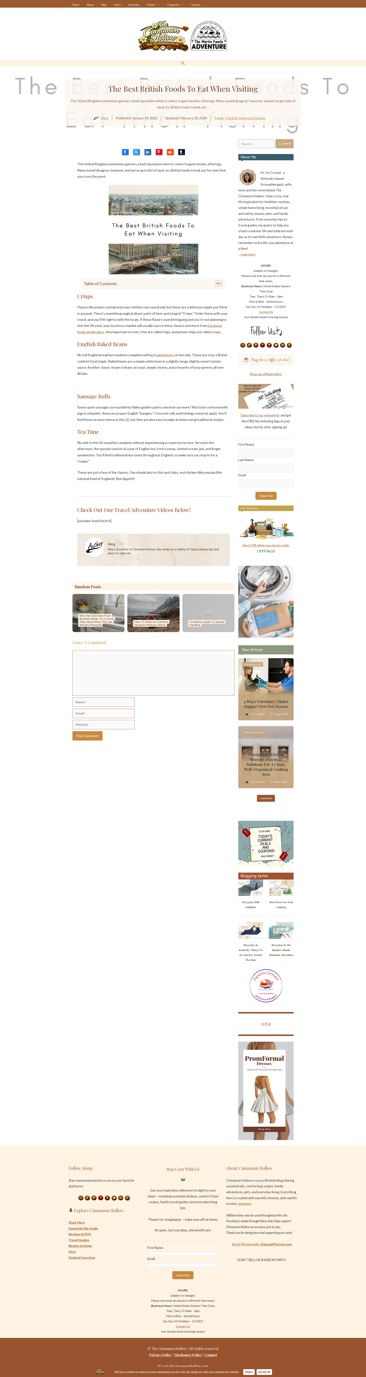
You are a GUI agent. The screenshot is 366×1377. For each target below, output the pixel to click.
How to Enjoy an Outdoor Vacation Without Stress (151, 623)
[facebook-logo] (125, 152)
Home (75, 4)
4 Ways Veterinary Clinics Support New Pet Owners (266, 704)
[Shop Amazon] (289, 345)
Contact (195, 4)
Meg (104, 118)
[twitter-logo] (136, 152)
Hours (117, 4)
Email (242, 475)
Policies (151, 4)
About (90, 4)
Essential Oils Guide (83, 1228)
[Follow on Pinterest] (256, 345)
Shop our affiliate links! (266, 374)
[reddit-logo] (170, 152)
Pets (72, 1252)
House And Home (254, 732)
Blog (103, 4)
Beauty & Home (80, 1246)
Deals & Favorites (82, 1258)
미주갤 (266, 1024)
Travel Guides (79, 1240)
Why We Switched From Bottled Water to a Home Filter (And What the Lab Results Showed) (96, 620)
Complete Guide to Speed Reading (206, 623)
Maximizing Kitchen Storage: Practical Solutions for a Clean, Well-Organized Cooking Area (266, 764)
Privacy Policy (160, 1355)
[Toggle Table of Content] (216, 283)
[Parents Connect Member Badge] (266, 1001)
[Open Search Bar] (183, 63)
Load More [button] (266, 798)
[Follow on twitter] (276, 345)
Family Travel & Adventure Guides (239, 118)
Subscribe (133, 4)
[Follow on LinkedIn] (283, 345)
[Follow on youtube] (263, 345)
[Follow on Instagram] (243, 345)
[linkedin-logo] (147, 152)
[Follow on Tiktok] (249, 345)
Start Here (77, 1223)
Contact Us (266, 312)
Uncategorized (252, 664)
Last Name (246, 460)
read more (248, 254)
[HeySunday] (266, 636)
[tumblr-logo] (181, 152)
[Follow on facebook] (269, 345)
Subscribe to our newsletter (260, 415)
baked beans (164, 355)
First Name (246, 444)
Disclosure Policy (188, 1355)
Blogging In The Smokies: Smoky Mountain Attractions (281, 950)
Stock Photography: (262, 1244)
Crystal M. (260, 714)
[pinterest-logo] (159, 152)
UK (127, 419)
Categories (173, 4)
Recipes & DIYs (80, 1234)
